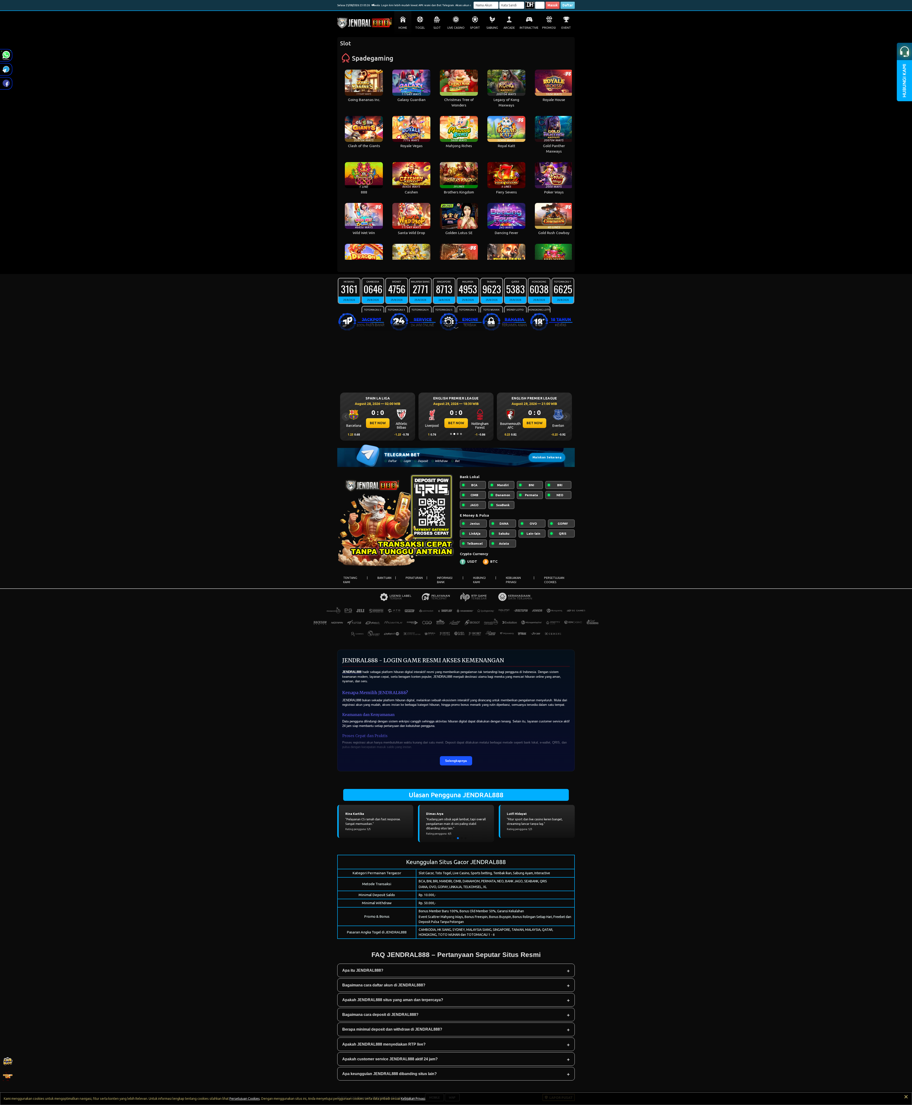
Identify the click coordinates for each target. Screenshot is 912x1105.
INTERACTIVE (529, 27)
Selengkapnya (456, 760)
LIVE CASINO (456, 27)
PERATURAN (414, 577)
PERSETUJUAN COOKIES (554, 580)
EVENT (566, 27)
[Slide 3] (458, 434)
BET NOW (378, 423)
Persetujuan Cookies (244, 1098)
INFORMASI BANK (444, 580)
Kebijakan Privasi (413, 1098)
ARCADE (509, 27)
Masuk (552, 5)
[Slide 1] (451, 434)
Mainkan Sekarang (546, 457)
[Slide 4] (461, 434)
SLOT (437, 27)
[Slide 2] (454, 434)
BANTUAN (384, 577)
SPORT (475, 27)
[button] (446, 838)
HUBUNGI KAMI (479, 580)
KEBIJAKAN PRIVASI (513, 580)
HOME (403, 27)
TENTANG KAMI (350, 580)
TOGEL (420, 27)
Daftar (567, 5)
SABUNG (492, 27)
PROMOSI (549, 27)
